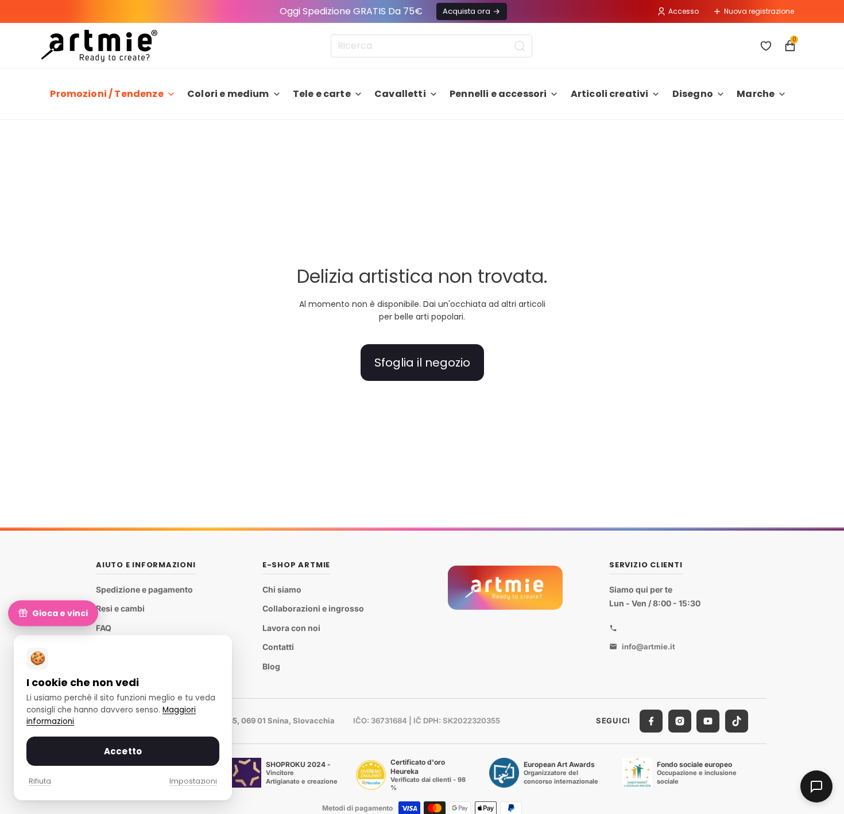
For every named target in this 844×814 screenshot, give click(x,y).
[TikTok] (736, 720)
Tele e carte (322, 93)
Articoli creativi (610, 93)
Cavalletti (400, 93)
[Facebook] (651, 720)
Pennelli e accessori (498, 93)
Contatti (278, 647)
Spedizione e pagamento (144, 589)
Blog (271, 666)
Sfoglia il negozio (422, 363)
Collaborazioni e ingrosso (313, 608)
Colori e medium (228, 93)
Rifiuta (40, 781)
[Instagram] (679, 720)
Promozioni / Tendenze (106, 93)
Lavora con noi (291, 627)
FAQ (103, 627)
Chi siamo (281, 589)
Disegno (692, 93)
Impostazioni (193, 781)
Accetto (123, 751)
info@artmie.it (648, 646)
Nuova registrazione (759, 11)
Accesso (683, 11)
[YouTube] (707, 720)
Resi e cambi (120, 608)
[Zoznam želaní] (765, 45)
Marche (756, 93)
